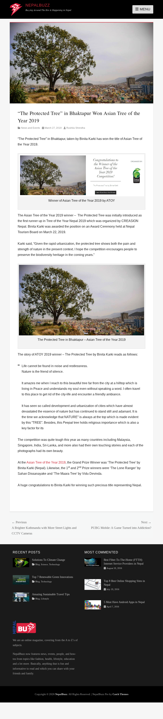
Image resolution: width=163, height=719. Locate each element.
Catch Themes (120, 694)
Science (44, 564)
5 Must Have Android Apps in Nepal (124, 602)
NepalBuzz (37, 5)
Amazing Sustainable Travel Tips (51, 594)
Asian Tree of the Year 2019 (46, 462)
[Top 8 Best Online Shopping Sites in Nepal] (92, 584)
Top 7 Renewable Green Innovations (52, 577)
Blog (37, 564)
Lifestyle (45, 599)
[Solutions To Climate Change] (21, 562)
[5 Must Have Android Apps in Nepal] (92, 604)
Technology (54, 564)
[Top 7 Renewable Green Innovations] (21, 579)
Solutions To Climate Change (48, 559)
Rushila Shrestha (75, 128)
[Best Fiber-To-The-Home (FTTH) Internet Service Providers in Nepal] (92, 562)
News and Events (30, 128)
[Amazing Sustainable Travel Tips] (21, 596)
